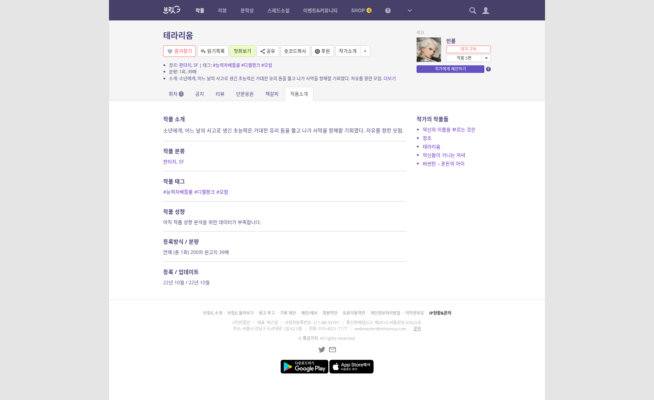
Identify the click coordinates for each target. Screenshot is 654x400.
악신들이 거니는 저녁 (444, 155)
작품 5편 (464, 58)
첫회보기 (242, 51)
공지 (199, 94)
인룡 (451, 40)
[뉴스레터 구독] (332, 349)
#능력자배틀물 (226, 65)
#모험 (266, 65)
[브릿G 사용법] (388, 10)
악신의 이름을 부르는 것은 (449, 129)
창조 (427, 138)
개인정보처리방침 (385, 313)
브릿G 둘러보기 (240, 313)
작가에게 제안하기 (450, 69)
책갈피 (272, 94)
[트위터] (321, 349)
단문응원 (245, 94)
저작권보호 (414, 313)
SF (195, 65)
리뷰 (220, 94)
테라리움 (178, 35)
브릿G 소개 (212, 313)
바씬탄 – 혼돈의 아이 (444, 163)
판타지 (185, 65)
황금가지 (310, 338)
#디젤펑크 (250, 65)
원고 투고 (267, 313)
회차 (175, 94)
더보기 (390, 78)
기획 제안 (288, 313)
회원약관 (330, 313)
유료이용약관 (354, 313)
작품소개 (299, 94)
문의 (417, 329)
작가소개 (348, 51)
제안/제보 (309, 313)
